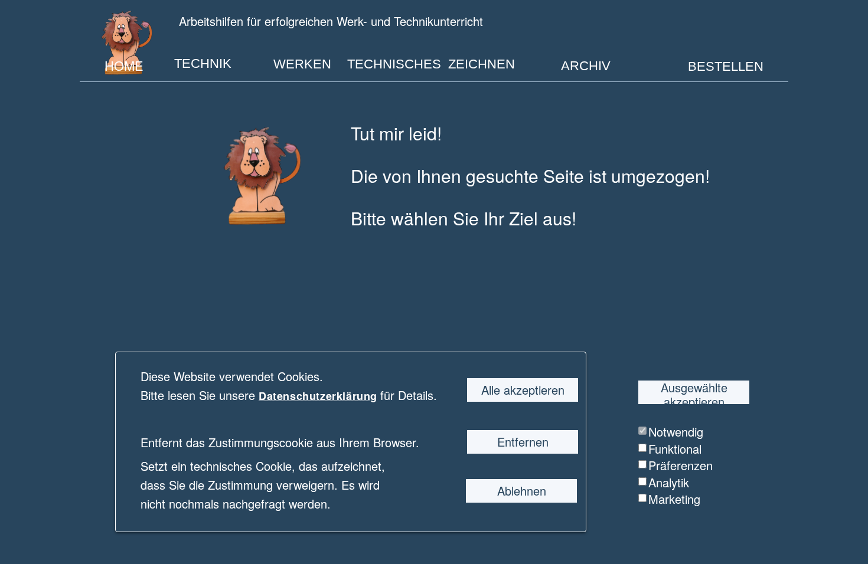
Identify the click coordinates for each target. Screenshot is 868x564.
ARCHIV (586, 65)
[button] (378, 395)
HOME (124, 64)
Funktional (674, 448)
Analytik (668, 482)
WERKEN (302, 64)
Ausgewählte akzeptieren (694, 392)
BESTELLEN (725, 66)
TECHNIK (202, 63)
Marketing (674, 498)
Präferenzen (680, 465)
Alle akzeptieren (522, 389)
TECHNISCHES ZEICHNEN (431, 64)
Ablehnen (521, 490)
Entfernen (523, 441)
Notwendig (675, 431)
